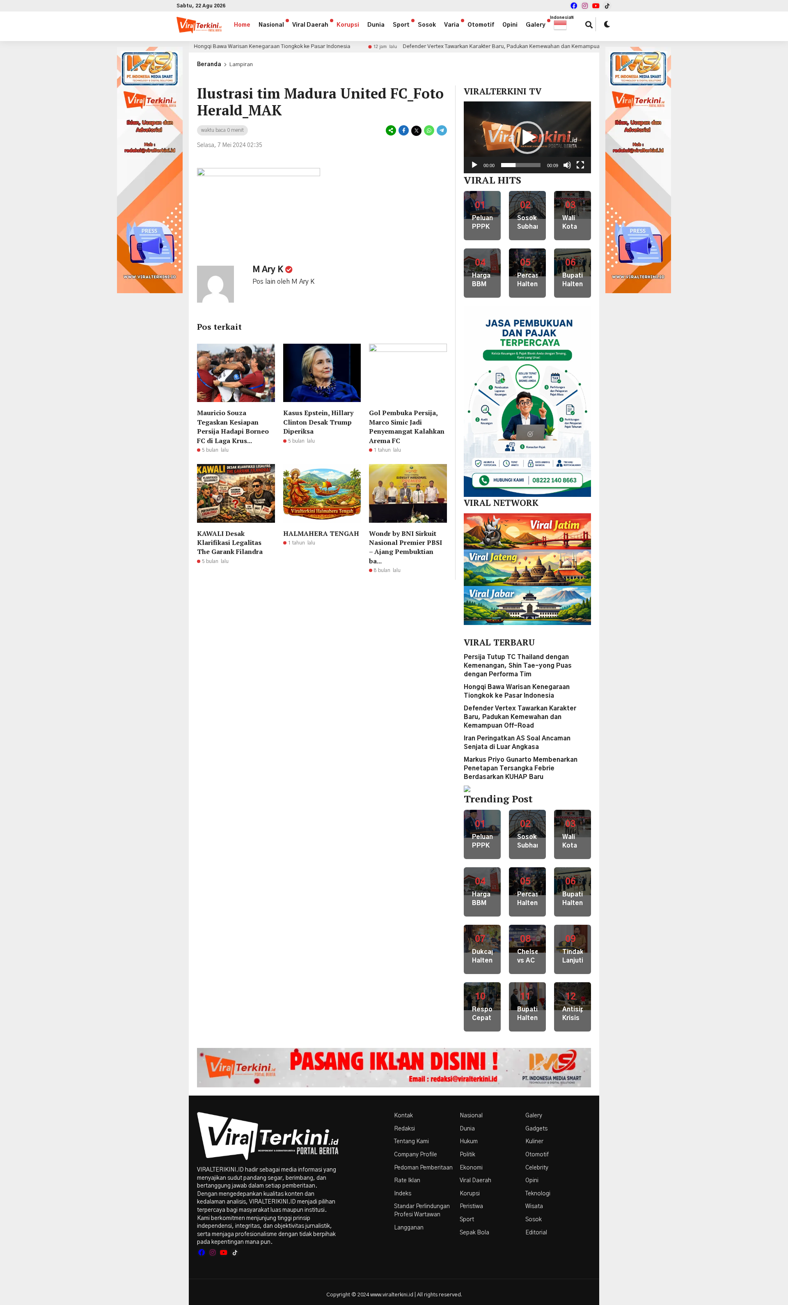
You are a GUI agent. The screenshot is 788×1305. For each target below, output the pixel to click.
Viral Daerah (310, 25)
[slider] (521, 165)
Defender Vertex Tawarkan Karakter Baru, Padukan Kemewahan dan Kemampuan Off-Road (252, 46)
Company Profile (415, 1155)
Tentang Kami (411, 1141)
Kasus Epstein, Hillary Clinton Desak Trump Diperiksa (318, 422)
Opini (510, 25)
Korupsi (348, 25)
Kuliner (534, 1141)
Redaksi (404, 1129)
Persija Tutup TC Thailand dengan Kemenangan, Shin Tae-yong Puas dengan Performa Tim (518, 666)
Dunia (376, 25)
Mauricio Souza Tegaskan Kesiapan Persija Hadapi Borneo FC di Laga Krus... (233, 426)
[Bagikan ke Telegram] (441, 130)
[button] (564, 25)
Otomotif (480, 25)
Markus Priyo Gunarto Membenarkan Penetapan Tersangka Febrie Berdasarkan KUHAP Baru (520, 768)
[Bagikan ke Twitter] (416, 130)
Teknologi (537, 1194)
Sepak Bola (474, 1233)
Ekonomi (471, 1168)
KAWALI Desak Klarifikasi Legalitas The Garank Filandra (230, 542)
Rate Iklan (407, 1180)
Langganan (409, 1228)
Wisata (534, 1206)
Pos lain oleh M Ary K (283, 281)
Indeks (402, 1194)
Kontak (403, 1116)
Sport (401, 25)
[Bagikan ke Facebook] (403, 130)
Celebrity (536, 1168)
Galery (535, 25)
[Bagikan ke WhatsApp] (429, 130)
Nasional (271, 25)
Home (242, 25)
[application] (527, 137)
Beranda (209, 64)
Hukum (469, 1141)
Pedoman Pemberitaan (423, 1168)
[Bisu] (567, 165)
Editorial (536, 1233)
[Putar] (474, 165)
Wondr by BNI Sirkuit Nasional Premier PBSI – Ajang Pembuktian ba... (405, 547)
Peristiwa (471, 1206)
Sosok (427, 25)
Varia (451, 25)
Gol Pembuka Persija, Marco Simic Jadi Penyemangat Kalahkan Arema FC (406, 426)
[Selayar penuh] (580, 165)
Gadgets (536, 1129)
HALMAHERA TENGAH (321, 533)
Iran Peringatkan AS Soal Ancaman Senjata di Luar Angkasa (490, 46)
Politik (467, 1155)
